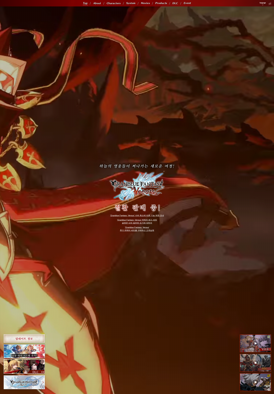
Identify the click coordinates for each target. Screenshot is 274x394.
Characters (111, 3)
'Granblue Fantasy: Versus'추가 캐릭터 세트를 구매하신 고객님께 (137, 228)
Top (84, 3)
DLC (174, 3)
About (95, 3)
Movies (144, 3)
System (129, 3)
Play (270, 4)
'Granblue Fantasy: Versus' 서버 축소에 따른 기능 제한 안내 (137, 215)
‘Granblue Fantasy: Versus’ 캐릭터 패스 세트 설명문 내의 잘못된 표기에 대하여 (137, 221)
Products (159, 3)
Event (186, 3)
